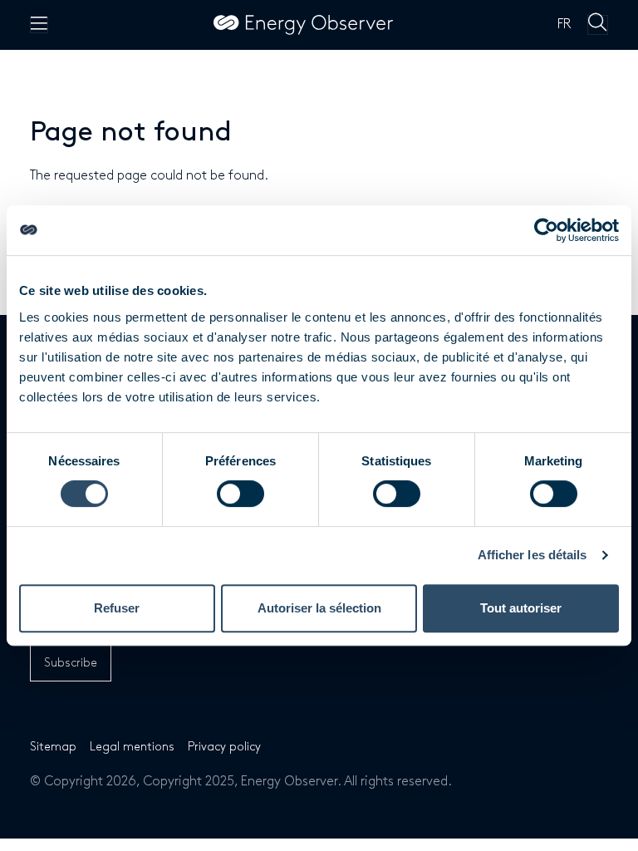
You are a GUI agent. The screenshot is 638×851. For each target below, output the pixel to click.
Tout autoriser (521, 608)
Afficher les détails (532, 555)
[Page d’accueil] (303, 25)
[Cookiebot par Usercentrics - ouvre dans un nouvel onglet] (546, 230)
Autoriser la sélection (319, 608)
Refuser (117, 608)
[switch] (240, 493)
